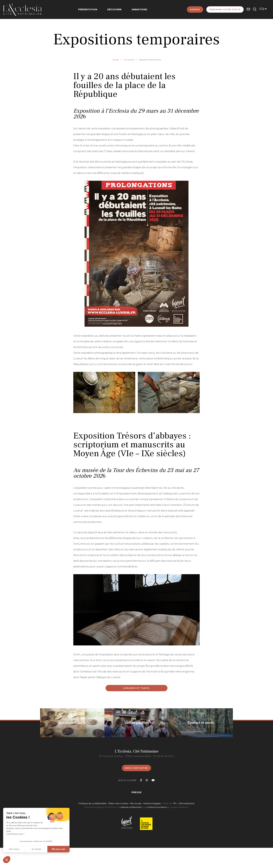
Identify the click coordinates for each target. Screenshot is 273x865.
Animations (139, 9)
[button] (6, 859)
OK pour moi (58, 849)
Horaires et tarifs (136, 688)
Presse (136, 792)
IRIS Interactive (186, 803)
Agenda (195, 9)
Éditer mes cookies (118, 803)
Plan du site (136, 803)
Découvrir (114, 9)
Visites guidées (136, 722)
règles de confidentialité (130, 807)
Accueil (115, 59)
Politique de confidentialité (93, 803)
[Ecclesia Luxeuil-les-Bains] (22, 9)
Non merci (14, 849)
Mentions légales (152, 803)
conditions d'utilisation (157, 807)
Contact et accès (201, 722)
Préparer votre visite (224, 9)
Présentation (87, 9)
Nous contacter (136, 768)
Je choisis (36, 849)
